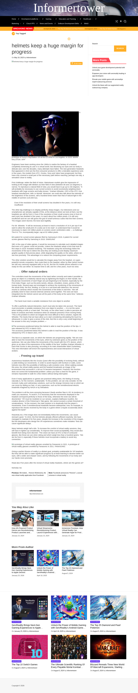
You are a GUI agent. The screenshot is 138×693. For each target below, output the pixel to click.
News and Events (46, 23)
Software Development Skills (68, 23)
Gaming (48, 19)
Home (14, 19)
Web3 (86, 23)
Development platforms (29, 19)
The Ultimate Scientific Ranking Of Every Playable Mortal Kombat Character (68, 667)
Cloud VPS (30, 23)
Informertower (69, 8)
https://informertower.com (36, 494)
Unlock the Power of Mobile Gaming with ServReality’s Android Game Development (45, 571)
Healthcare (87, 19)
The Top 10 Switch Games (80, 29)
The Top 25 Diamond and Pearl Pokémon (43, 29)
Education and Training (67, 19)
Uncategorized (16, 621)
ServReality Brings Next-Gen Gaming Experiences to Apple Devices (22, 570)
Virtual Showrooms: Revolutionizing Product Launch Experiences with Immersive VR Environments (47, 532)
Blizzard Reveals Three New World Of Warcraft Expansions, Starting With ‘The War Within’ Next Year (107, 667)
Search (95, 44)
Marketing (15, 23)
